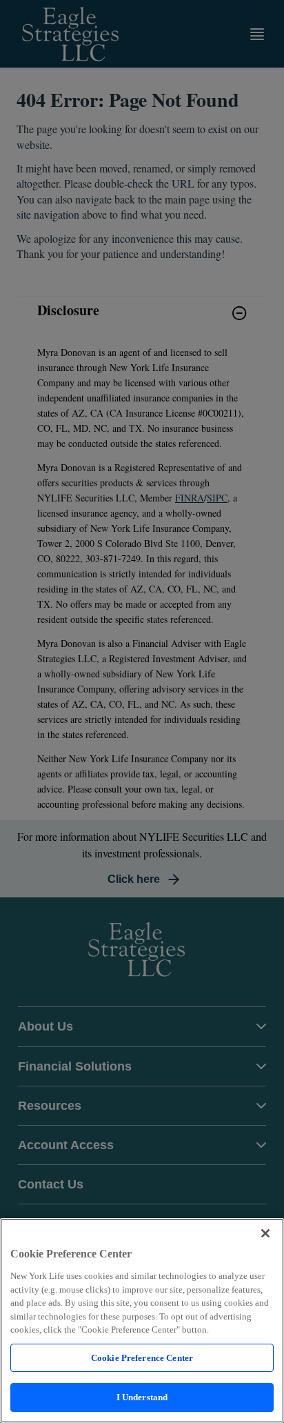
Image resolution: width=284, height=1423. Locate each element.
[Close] (265, 1233)
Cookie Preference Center (142, 1358)
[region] (142, 1320)
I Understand (142, 1397)
